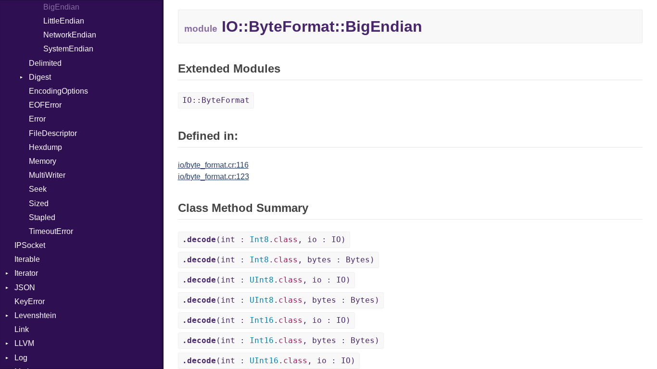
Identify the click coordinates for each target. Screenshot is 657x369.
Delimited (45, 63)
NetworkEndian (69, 35)
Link (21, 329)
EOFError (45, 105)
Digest (40, 77)
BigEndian (61, 7)
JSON (24, 287)
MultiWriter (47, 175)
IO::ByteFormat (216, 100)
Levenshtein (35, 315)
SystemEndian (68, 49)
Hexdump (45, 147)
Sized (39, 203)
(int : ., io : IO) (264, 239)
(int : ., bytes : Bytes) (278, 259)
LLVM (24, 343)
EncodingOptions (58, 91)
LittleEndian (63, 21)
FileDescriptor (53, 133)
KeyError (29, 301)
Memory (42, 161)
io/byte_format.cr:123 (213, 176)
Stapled (42, 217)
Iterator (26, 273)
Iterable (27, 259)
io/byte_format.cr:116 (213, 165)
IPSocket (29, 245)
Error (37, 119)
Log (20, 358)
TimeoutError (51, 231)
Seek (38, 189)
